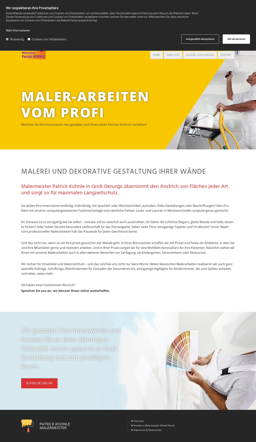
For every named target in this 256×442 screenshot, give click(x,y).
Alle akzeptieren (236, 39)
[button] (39, 383)
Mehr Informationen (18, 30)
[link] (200, 55)
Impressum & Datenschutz (147, 430)
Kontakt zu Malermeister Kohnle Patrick (154, 425)
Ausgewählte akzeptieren (200, 39)
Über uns (173, 54)
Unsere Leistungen (199, 54)
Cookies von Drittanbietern (49, 39)
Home (156, 54)
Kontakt (226, 54)
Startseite (139, 421)
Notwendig (17, 39)
